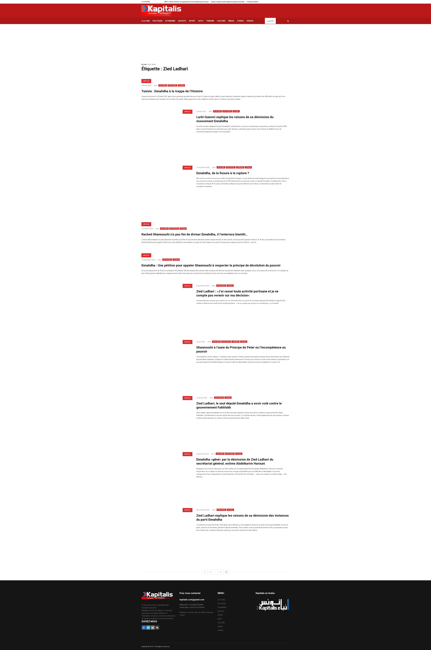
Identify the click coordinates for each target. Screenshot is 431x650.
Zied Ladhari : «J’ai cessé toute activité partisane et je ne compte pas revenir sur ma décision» (237, 293)
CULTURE (221, 622)
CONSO (220, 630)
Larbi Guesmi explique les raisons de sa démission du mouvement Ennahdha (234, 119)
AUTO (220, 619)
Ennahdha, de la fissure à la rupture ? (222, 173)
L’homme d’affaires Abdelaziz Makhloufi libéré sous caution (238, 2)
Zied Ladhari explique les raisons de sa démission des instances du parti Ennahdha (242, 517)
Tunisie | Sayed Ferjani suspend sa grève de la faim (200, 2)
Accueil (143, 64)
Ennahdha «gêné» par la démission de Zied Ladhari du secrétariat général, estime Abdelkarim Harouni (234, 461)
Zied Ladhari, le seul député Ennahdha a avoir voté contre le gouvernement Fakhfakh (239, 405)
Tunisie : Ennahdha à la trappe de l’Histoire (172, 91)
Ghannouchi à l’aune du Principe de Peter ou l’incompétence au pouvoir (241, 349)
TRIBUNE (240, 167)
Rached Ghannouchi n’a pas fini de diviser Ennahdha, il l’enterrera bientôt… (194, 234)
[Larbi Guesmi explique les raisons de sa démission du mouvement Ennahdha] (166, 133)
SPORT (220, 615)
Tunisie (181, 85)
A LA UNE (162, 85)
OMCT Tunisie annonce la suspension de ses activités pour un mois (158, 2)
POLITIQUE (172, 85)
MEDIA (220, 626)
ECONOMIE (222, 607)
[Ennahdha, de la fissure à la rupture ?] (166, 189)
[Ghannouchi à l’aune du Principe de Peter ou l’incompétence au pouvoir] (166, 364)
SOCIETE (221, 611)
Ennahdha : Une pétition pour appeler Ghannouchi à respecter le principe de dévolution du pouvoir (211, 265)
